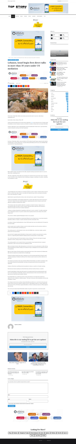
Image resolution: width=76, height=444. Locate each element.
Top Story (40, 440)
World (21, 16)
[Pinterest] (19, 86)
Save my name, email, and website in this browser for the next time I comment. (21, 403)
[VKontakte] (23, 86)
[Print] (37, 293)
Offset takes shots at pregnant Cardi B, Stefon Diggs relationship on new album (62, 68)
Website (30, 399)
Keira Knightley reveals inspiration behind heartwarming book (61, 73)
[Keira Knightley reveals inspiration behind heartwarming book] (53, 74)
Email (9, 399)
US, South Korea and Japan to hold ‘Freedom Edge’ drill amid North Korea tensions (42, 372)
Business (34, 16)
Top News (52, 94)
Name (9, 394)
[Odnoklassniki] (26, 86)
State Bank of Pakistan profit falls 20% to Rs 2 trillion (28, 372)
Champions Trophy (54, 103)
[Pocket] (28, 86)
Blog (10, 433)
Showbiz (52, 104)
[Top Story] (17, 7)
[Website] (15, 326)
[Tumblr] (16, 86)
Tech (44, 16)
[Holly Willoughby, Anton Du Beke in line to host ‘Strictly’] (53, 64)
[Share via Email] (35, 293)
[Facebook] (9, 86)
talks (32, 122)
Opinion (25, 16)
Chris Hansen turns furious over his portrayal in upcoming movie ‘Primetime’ (13, 372)
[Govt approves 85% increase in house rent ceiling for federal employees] (53, 79)
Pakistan (17, 16)
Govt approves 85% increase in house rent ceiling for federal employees (62, 78)
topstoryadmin (12, 83)
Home (9, 16)
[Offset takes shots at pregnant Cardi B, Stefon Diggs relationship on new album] (53, 69)
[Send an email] (14, 83)
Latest (13, 16)
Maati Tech (49, 440)
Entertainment (39, 16)
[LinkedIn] (14, 86)
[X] (11, 86)
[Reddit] (21, 86)
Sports (29, 16)
